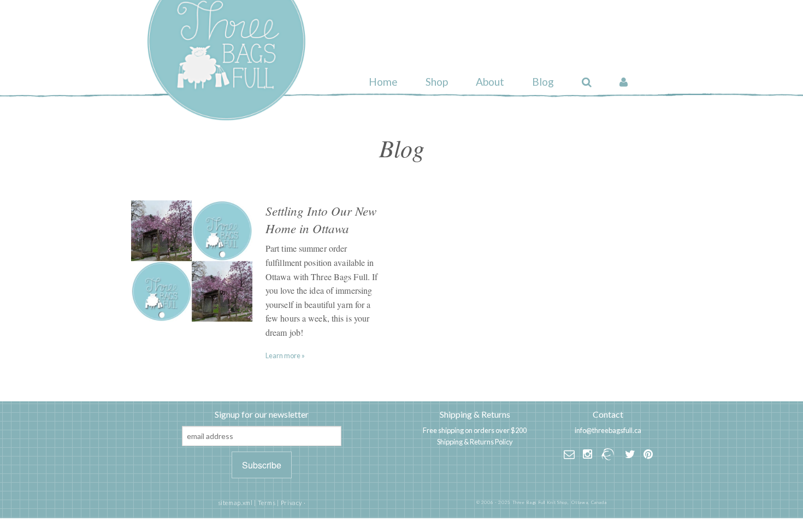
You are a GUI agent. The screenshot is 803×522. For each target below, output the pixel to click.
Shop (437, 81)
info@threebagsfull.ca (608, 430)
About (490, 81)
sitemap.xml (235, 502)
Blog (543, 81)
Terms (267, 502)
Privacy (291, 502)
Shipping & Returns (475, 414)
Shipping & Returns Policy (475, 441)
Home (383, 81)
